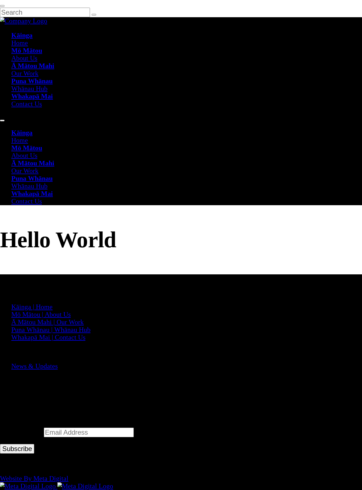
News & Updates (34, 366)
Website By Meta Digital (34, 478)
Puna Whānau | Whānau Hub (50, 329)
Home (22, 39)
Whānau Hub (32, 84)
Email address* (22, 432)
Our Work (32, 69)
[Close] (2, 6)
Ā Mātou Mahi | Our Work (47, 322)
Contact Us (32, 100)
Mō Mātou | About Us (41, 314)
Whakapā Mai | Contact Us (48, 337)
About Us (26, 54)
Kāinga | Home (32, 306)
